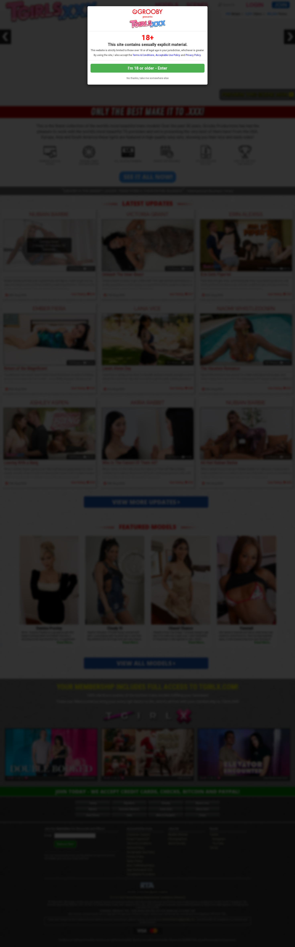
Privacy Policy (193, 55)
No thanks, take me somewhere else (148, 78)
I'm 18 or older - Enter (147, 68)
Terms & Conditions (143, 55)
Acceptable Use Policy (168, 55)
